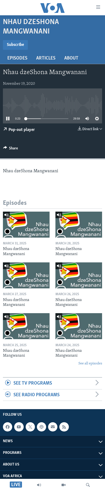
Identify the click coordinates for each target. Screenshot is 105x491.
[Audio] (39, 485)
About (71, 58)
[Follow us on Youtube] (18, 426)
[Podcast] (41, 426)
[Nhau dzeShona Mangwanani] (26, 225)
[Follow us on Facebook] (7, 426)
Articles (45, 58)
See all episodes (90, 363)
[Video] (63, 485)
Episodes (17, 58)
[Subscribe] (52, 426)
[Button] (10, 149)
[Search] (88, 485)
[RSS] (64, 426)
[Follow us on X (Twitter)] (30, 426)
